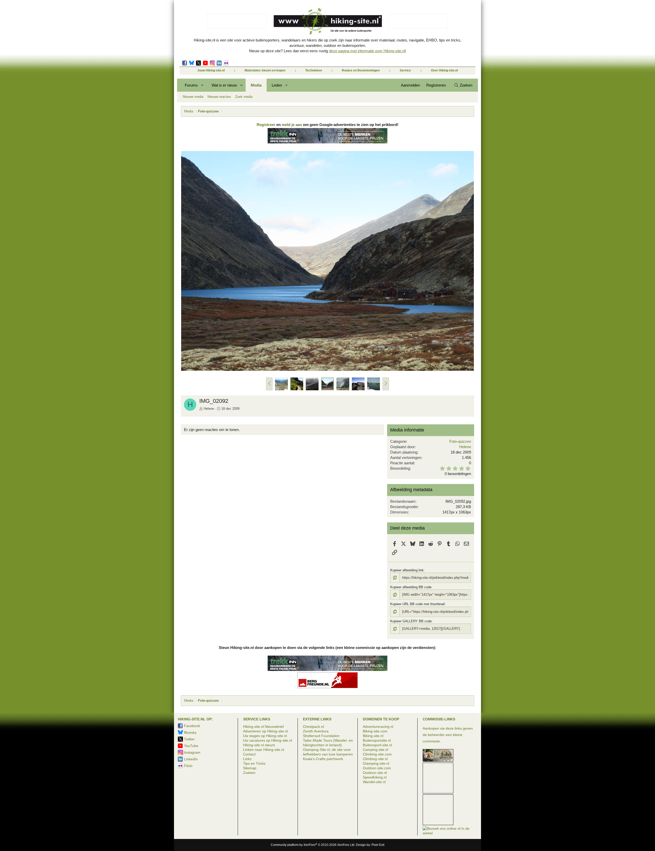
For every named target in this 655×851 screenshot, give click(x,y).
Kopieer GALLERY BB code (411, 621)
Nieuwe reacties (219, 97)
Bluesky (191, 63)
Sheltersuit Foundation (321, 736)
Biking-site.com (375, 731)
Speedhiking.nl (375, 777)
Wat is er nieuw (224, 85)
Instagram (212, 63)
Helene (209, 409)
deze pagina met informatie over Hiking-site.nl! (367, 51)
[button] (202, 85)
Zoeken (249, 773)
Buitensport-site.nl (377, 745)
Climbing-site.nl (375, 759)
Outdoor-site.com (377, 768)
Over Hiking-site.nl (444, 70)
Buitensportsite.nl (377, 740)
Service (405, 70)
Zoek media (244, 97)
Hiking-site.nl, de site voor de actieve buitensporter (327, 21)
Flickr (226, 63)
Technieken (313, 70)
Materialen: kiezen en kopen (265, 70)
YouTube (191, 746)
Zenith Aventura (316, 731)
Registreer (266, 124)
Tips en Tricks (254, 763)
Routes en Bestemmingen (361, 70)
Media (256, 85)
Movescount (205, 63)
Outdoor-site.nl (375, 773)
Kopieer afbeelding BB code (410, 587)
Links (247, 759)
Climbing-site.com (377, 754)
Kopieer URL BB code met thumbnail (417, 604)
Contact (249, 754)
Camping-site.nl (375, 750)
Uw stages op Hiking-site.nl (265, 736)
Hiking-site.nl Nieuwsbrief (263, 726)
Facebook (184, 63)
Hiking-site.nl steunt (259, 745)
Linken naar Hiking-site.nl (263, 750)
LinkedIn (219, 63)
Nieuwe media (193, 97)
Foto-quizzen (460, 441)
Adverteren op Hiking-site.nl (265, 731)
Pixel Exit (378, 845)
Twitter (198, 63)
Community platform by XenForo (313, 845)
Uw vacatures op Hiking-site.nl (267, 740)
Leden (277, 85)
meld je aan (292, 124)
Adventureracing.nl (378, 726)
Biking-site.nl (373, 736)
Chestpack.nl (313, 726)
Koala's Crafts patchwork (323, 759)
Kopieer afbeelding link (407, 570)
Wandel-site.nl (374, 782)
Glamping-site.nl (376, 763)
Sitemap (249, 768)
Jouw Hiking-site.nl (211, 70)
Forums (191, 85)
